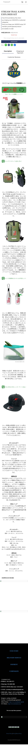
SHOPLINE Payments (16, 739)
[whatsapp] (12, 45)
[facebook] (9, 45)
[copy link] (15, 45)
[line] (6, 45)
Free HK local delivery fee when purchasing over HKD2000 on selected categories (13, 20)
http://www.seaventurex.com (14, 703)
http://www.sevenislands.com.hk (16, 702)
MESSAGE (14, 41)
